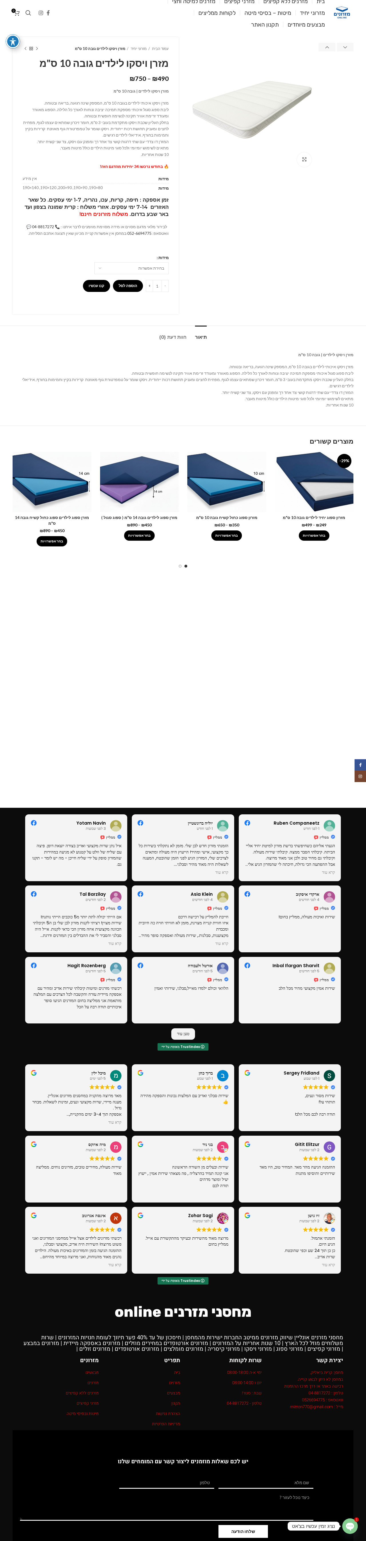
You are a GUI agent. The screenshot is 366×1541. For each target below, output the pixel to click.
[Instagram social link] (41, 13)
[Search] (28, 13)
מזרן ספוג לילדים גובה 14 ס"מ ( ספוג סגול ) (139, 517)
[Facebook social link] (48, 13)
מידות (163, 257)
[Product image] (314, 482)
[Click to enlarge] (304, 160)
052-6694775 (139, 233)
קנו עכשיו (96, 285)
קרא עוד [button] (221, 872)
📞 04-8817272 (46, 226)
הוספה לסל (128, 285)
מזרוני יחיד (138, 48)
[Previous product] (37, 49)
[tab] (201, 334)
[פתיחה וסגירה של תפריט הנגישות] (13, 41)
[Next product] (25, 49)
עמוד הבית (160, 48)
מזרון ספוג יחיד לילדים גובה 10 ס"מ (314, 517)
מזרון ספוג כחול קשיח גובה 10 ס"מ (226, 517)
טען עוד (183, 1034)
